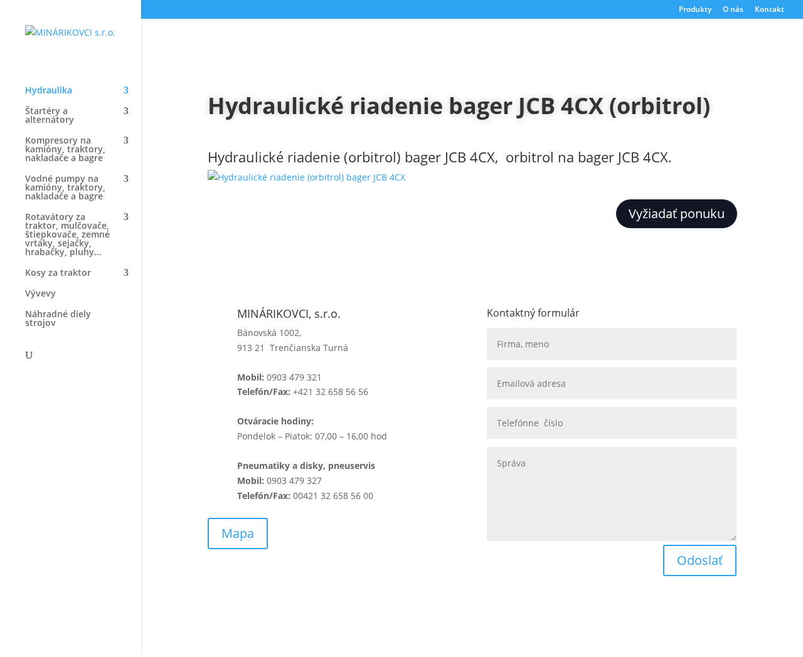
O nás (733, 10)
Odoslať (700, 560)
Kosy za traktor (58, 273)
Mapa (237, 533)
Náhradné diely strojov (58, 319)
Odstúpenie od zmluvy (534, 610)
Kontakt (769, 10)
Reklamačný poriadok (392, 610)
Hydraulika (48, 91)
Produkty (695, 10)
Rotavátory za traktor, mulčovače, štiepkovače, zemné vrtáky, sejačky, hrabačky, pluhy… (67, 235)
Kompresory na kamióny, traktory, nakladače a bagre (65, 150)
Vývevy (40, 294)
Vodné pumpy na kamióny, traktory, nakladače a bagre (65, 188)
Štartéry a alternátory (49, 116)
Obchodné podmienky (254, 610)
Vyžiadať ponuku (677, 213)
